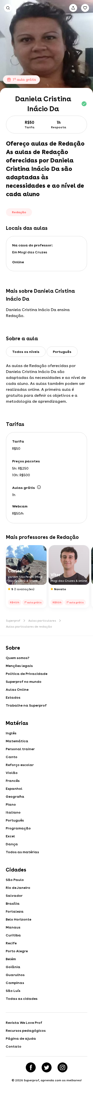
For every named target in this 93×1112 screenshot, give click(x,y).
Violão (12, 773)
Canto (11, 757)
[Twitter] (47, 1067)
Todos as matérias (22, 852)
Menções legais (19, 666)
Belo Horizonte (18, 919)
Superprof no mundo (23, 682)
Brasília (13, 903)
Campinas (15, 983)
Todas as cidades (21, 999)
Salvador (14, 896)
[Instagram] (62, 1067)
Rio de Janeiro (18, 888)
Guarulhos (15, 975)
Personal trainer (20, 749)
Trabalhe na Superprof (26, 705)
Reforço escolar (20, 765)
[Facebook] (31, 1067)
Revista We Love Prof (24, 1023)
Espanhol (14, 789)
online (18, 262)
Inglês (11, 733)
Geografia (15, 796)
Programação (18, 828)
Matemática (17, 741)
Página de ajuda (21, 1038)
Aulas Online (17, 689)
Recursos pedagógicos (26, 1031)
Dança (12, 844)
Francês (13, 781)
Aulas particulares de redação (29, 626)
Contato (13, 1046)
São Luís (13, 991)
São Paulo (15, 880)
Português (15, 820)
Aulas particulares (42, 620)
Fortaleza (15, 911)
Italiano (13, 812)
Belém (11, 959)
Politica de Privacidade (26, 674)
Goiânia (13, 967)
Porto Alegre (17, 951)
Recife (11, 943)
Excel (10, 836)
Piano (11, 804)
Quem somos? (17, 658)
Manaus (13, 927)
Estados (13, 697)
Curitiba (13, 935)
